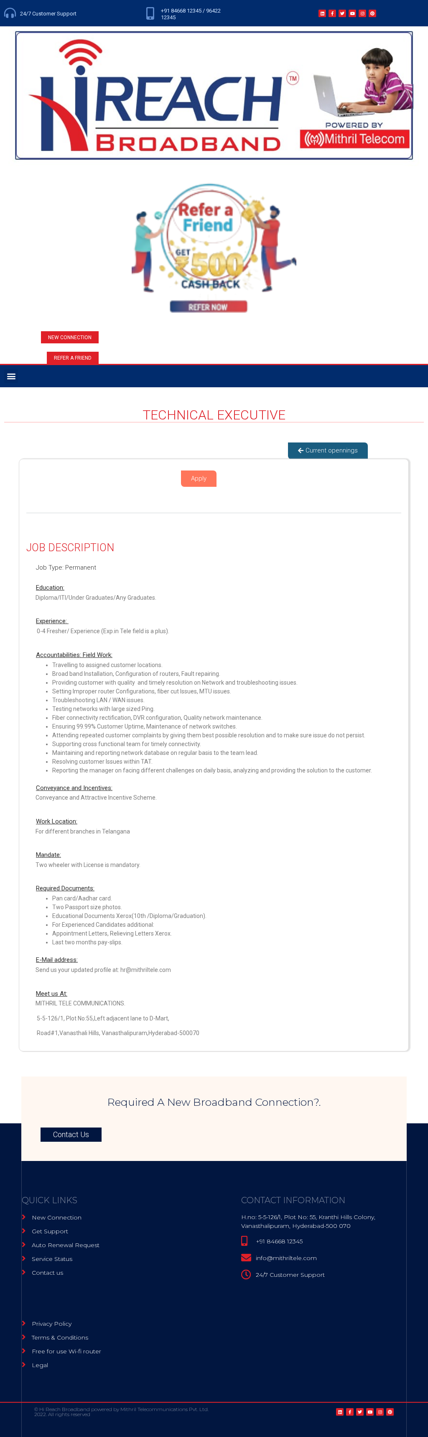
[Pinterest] (372, 13)
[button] (70, 337)
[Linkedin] (322, 13)
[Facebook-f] (332, 13)
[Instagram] (362, 13)
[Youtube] (352, 13)
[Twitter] (342, 13)
